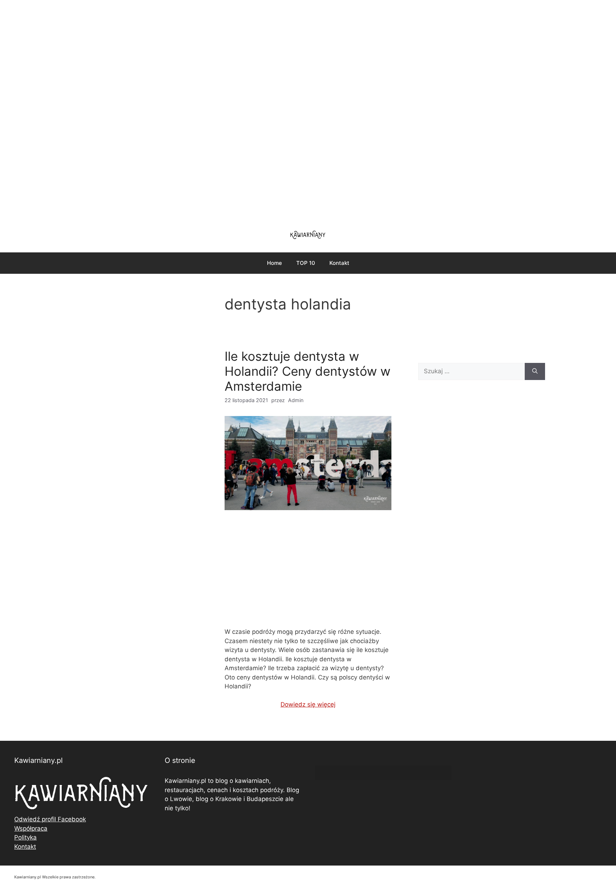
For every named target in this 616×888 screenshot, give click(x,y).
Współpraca (30, 828)
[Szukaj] (535, 371)
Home (274, 263)
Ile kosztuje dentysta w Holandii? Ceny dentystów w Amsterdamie (307, 371)
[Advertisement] (308, 110)
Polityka (25, 837)
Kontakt (339, 263)
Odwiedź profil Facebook (50, 819)
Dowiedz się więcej (308, 704)
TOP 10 (305, 263)
